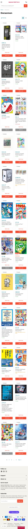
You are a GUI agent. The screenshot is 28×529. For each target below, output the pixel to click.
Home (2, 9)
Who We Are (10, 523)
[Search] (25, 5)
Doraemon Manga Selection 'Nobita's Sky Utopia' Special (7, 259)
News (22, 523)
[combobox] (12, 5)
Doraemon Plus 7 (19, 224)
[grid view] (23, 17)
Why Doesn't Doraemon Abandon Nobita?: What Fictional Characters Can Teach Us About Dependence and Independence (7, 333)
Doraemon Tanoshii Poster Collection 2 (6, 154)
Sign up (20, 501)
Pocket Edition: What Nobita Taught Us (6, 371)
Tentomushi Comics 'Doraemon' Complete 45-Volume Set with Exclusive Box (20, 181)
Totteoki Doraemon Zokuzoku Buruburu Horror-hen (6, 82)
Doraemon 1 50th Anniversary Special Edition (19, 38)
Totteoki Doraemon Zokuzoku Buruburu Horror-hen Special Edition (6, 46)
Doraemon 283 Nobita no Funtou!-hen (6, 444)
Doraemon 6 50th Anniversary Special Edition (6, 188)
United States (13, 507)
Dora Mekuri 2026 (6, 117)
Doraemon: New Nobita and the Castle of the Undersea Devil (20, 445)
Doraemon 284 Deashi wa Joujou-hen (20, 370)
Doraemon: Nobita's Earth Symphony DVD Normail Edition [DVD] (6, 223)
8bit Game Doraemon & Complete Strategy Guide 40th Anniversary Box (20, 398)
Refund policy (17, 524)
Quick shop (7, 52)
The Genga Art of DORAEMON (19, 294)
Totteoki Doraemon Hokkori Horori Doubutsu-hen (6, 295)
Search (5, 523)
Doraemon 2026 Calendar (19, 81)
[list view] (25, 17)
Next (19, 460)
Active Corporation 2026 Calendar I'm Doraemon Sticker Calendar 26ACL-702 (20, 120)
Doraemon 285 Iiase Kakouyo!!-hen (19, 330)
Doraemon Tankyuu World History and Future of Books (19, 259)
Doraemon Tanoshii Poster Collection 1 (19, 154)
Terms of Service (11, 524)
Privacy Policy (16, 523)
